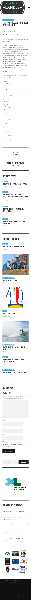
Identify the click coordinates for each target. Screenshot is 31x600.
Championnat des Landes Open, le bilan (13, 348)
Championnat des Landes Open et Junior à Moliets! (13, 361)
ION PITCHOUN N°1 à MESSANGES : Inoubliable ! (13, 210)
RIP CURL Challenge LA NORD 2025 (13, 247)
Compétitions (11, 277)
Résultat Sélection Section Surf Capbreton (13, 222)
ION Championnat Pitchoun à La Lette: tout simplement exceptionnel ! (15, 196)
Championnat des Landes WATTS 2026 (12, 539)
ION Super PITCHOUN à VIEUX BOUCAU (14, 184)
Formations (11, 20)
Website (4, 435)
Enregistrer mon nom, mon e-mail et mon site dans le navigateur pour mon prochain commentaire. (15, 444)
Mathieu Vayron (7, 31)
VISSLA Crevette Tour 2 (10, 280)
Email (3, 427)
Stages (4, 311)
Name (4, 420)
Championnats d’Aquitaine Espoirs (14, 372)
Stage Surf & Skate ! (9, 314)
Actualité (5, 20)
